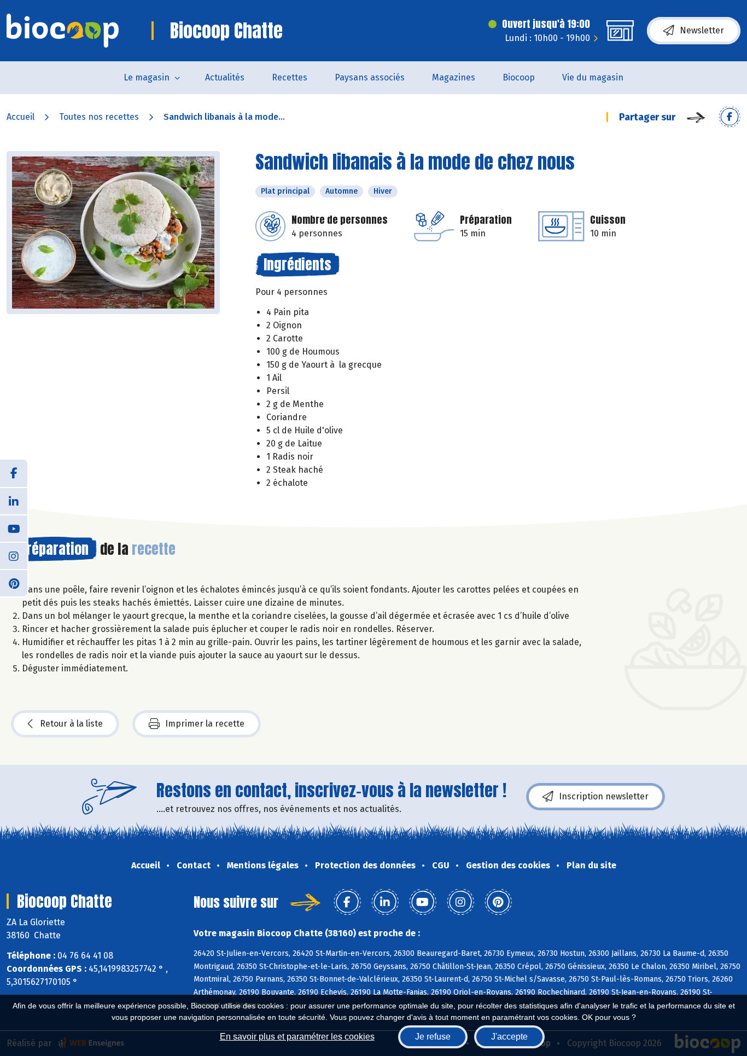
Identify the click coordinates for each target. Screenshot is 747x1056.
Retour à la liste (71, 723)
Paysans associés (370, 77)
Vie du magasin (592, 77)
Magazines (453, 77)
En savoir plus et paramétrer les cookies (297, 1036)
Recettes (289, 77)
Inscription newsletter (604, 796)
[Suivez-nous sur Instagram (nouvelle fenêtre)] (13, 555)
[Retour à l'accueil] (63, 31)
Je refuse (433, 1036)
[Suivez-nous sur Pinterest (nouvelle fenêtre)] (13, 582)
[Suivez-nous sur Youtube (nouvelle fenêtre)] (13, 528)
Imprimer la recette (204, 723)
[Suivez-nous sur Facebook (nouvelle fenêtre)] (13, 473)
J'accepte (509, 1036)
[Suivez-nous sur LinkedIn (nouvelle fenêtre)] (13, 500)
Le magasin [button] (147, 77)
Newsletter (702, 30)
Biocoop (519, 77)
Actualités (224, 77)
